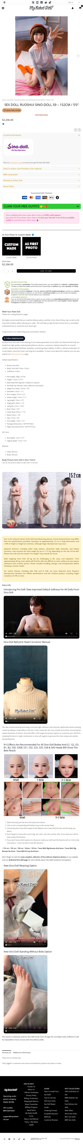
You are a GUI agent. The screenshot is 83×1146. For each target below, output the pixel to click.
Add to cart (46, 271)
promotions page (16, 162)
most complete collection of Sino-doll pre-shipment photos (43, 857)
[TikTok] (50, 2)
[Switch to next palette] (4, 2)
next (78, 56)
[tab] (41, 149)
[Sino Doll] (18, 147)
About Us (31, 1089)
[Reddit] (46, 2)
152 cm (6, 848)
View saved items (41, 115)
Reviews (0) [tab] (6, 1052)
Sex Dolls (10, 100)
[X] (4, 1139)
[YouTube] (9, 1139)
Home (4, 100)
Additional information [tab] (22, 1052)
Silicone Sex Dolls (17, 354)
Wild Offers (69, 1110)
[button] (41, 206)
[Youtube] (37, 2)
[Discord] (41, 2)
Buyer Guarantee (31, 1104)
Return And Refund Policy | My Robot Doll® (31, 1122)
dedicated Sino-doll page (18, 860)
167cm (34, 848)
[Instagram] (14, 1139)
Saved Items (31, 1110)
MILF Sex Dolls (70, 1117)
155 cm (13, 848)
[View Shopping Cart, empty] (80, 7)
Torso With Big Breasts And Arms (50, 848)
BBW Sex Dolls (70, 1120)
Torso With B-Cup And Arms (27, 851)
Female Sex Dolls (19, 100)
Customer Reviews (51, 1120)
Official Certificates (31, 1092)
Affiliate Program (31, 1107)
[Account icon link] (72, 8)
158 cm (20, 848)
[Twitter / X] (33, 2)
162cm (27, 848)
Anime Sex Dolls (71, 1114)
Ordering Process (50, 1110)
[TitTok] (19, 1139)
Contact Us (31, 1086)
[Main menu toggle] (3, 8)
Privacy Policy (31, 1095)
